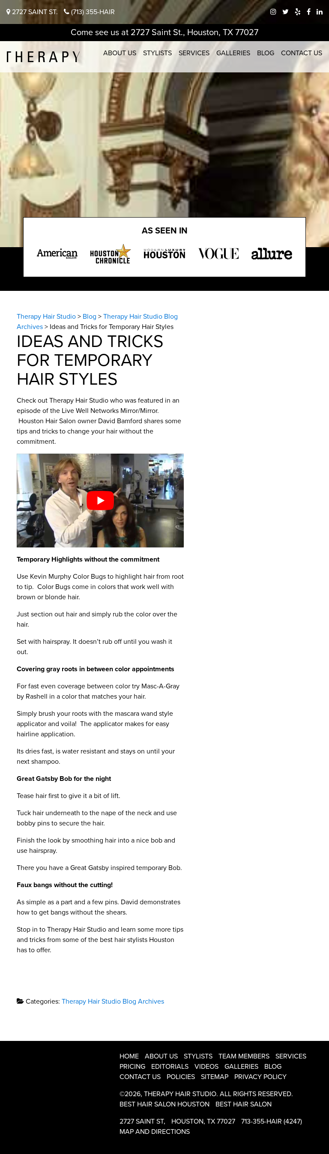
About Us (119, 53)
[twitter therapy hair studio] (285, 12)
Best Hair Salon (243, 1104)
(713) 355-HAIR (92, 12)
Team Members (243, 1056)
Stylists (157, 53)
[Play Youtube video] (100, 500)
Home (129, 1056)
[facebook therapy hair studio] (309, 12)
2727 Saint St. (34, 12)
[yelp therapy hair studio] (298, 12)
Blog (265, 53)
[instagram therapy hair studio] (273, 12)
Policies (181, 1077)
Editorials (169, 1066)
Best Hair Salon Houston (164, 1104)
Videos (206, 1066)
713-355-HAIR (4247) (271, 1121)
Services (194, 53)
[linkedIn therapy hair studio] (320, 12)
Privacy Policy (260, 1077)
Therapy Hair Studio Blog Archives (113, 1001)
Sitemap (214, 1077)
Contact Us (301, 53)
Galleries (233, 53)
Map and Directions (155, 1131)
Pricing (132, 1066)
